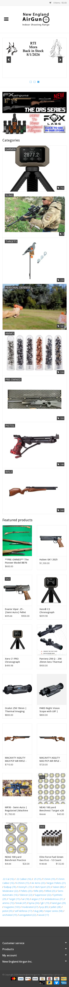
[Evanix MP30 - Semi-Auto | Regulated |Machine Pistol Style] (17, 788)
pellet (56, 906)
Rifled (50, 890)
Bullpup (10, 886)
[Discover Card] (27, 978)
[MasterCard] (13, 978)
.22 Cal (8, 878)
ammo (8, 902)
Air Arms (38, 882)
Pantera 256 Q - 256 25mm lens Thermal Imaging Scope (50, 660)
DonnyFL (25, 886)
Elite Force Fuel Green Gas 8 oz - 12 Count (51, 858)
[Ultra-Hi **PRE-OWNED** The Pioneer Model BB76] (17, 540)
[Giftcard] (49, 978)
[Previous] (9, 59)
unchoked (9, 914)
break (21, 902)
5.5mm (49, 878)
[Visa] (20, 978)
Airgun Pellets (56, 882)
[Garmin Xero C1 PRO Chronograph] (17, 639)
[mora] (34, 49)
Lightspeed (58, 974)
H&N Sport (42, 886)
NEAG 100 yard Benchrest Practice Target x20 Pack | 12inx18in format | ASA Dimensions (15, 858)
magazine (12, 906)
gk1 (45, 902)
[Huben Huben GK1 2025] (52, 540)
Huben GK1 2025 (48, 559)
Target (14, 899)
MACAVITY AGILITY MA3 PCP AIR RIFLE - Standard (15, 759)
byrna (34, 902)
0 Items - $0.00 (60, 2)
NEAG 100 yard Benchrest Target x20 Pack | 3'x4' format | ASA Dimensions (51, 809)
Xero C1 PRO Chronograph (12, 660)
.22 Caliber (23, 878)
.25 (37, 878)
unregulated (27, 914)
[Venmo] (56, 982)
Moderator (10, 890)
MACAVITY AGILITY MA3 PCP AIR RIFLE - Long (50, 759)
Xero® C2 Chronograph (46, 611)
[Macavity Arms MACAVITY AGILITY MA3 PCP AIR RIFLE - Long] (52, 738)
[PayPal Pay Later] (49, 982)
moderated (30, 906)
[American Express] (63, 982)
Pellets (26, 890)
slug (38, 910)
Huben (58, 886)
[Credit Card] (56, 978)
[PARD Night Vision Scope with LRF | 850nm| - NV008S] (52, 689)
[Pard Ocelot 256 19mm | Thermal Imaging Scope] (17, 689)
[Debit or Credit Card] (41, 982)
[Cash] (42, 978)
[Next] (60, 59)
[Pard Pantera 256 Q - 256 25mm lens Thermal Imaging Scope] (52, 639)
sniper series (54, 910)
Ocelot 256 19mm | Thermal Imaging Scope (15, 710)
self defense (23, 910)
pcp (44, 906)
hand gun (59, 902)
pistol (7, 910)
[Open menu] (6, 19)
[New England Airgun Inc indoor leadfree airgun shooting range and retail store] (41, 19)
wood (43, 914)
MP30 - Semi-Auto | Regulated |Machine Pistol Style (16, 809)
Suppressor (43, 894)
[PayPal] (63, 978)
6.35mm (22, 882)
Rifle (38, 890)
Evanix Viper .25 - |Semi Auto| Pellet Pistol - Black (15, 611)
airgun (37, 899)
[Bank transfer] (35, 978)
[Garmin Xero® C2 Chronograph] (52, 590)
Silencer (26, 894)
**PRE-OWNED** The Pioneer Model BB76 (17, 561)
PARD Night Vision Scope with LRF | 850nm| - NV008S (49, 710)
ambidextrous (54, 899)
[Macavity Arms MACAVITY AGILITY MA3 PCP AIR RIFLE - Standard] (17, 738)
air (25, 899)
